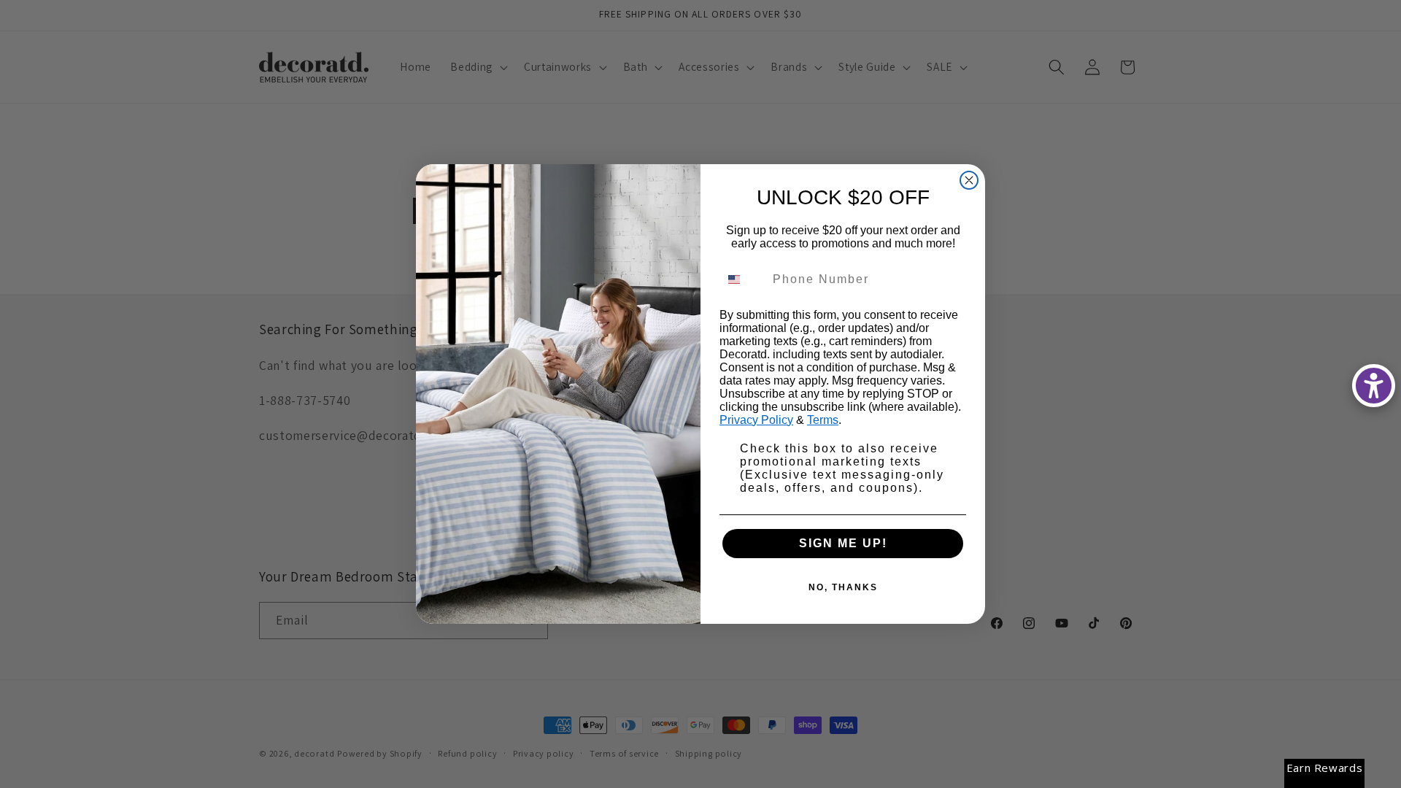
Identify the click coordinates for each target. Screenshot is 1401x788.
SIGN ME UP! (843, 543)
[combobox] (742, 279)
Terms (822, 420)
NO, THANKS (843, 587)
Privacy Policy (756, 420)
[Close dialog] (969, 180)
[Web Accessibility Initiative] (1373, 385)
